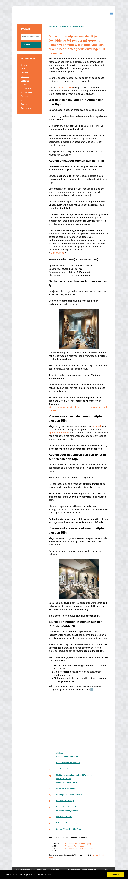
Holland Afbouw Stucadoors (68, 763)
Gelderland (25, 77)
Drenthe (24, 65)
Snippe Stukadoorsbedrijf (67, 807)
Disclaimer (55, 870)
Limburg (24, 84)
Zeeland (24, 104)
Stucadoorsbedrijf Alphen (67, 811)
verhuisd (96, 426)
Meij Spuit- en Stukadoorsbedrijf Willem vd (74, 775)
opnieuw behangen (59, 432)
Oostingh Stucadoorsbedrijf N (69, 795)
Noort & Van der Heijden (66, 788)
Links (106, 870)
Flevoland (24, 69)
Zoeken (26, 45)
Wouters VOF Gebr (64, 817)
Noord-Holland (26, 92)
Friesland (24, 73)
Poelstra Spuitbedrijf (65, 801)
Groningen (25, 81)
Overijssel (25, 96)
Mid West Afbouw (63, 779)
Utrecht (24, 100)
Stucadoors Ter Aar (72, 851)
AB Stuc (59, 753)
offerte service (66, 87)
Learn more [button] (46, 874)
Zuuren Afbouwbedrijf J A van (69, 829)
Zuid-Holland (26, 108)
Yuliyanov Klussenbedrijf (67, 823)
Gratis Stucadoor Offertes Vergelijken (81, 870)
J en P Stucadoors (64, 769)
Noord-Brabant (27, 88)
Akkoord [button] (115, 875)
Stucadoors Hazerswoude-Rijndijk (78, 844)
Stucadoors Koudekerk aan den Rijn (79, 848)
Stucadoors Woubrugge (74, 846)
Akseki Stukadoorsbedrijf (67, 757)
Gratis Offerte (57, 253)
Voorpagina (53, 26)
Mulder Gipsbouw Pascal (67, 782)
